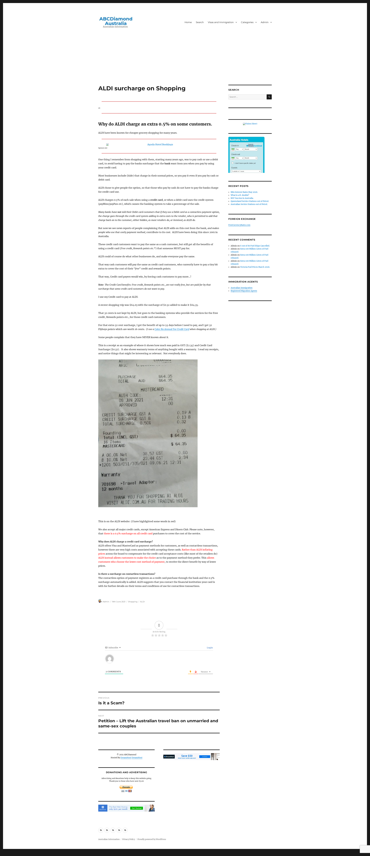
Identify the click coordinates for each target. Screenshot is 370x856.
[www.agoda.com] (159, 144)
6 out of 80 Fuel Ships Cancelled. (255, 246)
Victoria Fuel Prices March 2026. (255, 267)
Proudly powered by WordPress (151, 839)
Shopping (132, 601)
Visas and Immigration (221, 22)
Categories (247, 22)
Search (200, 22)
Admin (265, 22)
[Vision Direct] (250, 124)
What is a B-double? (240, 195)
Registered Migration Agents (244, 291)
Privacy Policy (128, 839)
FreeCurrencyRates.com (239, 225)
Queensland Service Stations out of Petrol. (250, 201)
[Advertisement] (185, 63)
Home (188, 22)
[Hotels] (246, 160)
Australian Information (109, 839)
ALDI (142, 601)
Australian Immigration (241, 288)
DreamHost (126, 757)
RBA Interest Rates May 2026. (244, 192)
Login (209, 647)
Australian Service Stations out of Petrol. (249, 204)
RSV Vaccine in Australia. (242, 198)
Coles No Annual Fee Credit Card (172, 329)
